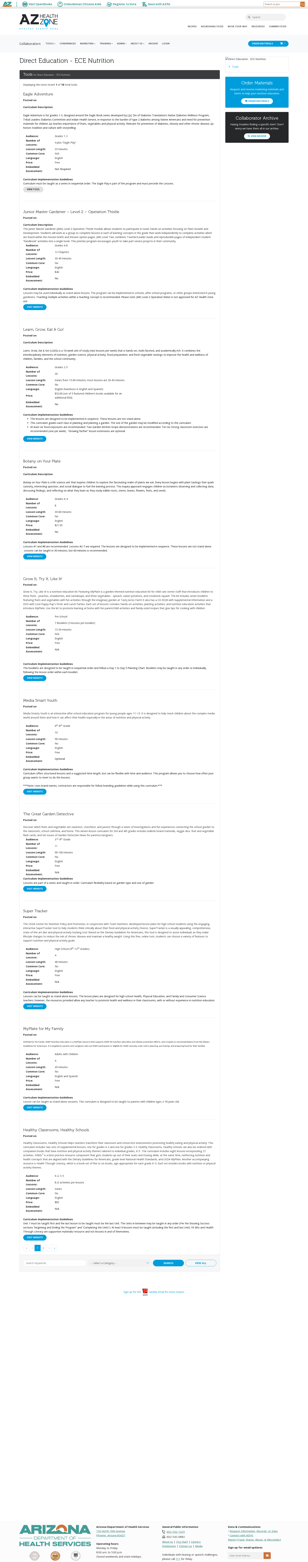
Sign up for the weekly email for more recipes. (154, 1292)
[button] (302, 4)
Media (198, 1546)
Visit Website (35, 791)
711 (178, 1559)
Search (168, 1263)
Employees (169, 1546)
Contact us (185, 1546)
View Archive (258, 136)
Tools (235, 66)
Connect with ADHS (241, 1535)
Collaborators (30, 43)
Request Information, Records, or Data (254, 1531)
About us (167, 1541)
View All (201, 1263)
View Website (35, 438)
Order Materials (258, 101)
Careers (196, 1541)
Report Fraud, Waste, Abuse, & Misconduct (254, 1539)
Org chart (182, 1541)
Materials (262, 43)
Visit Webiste (35, 306)
